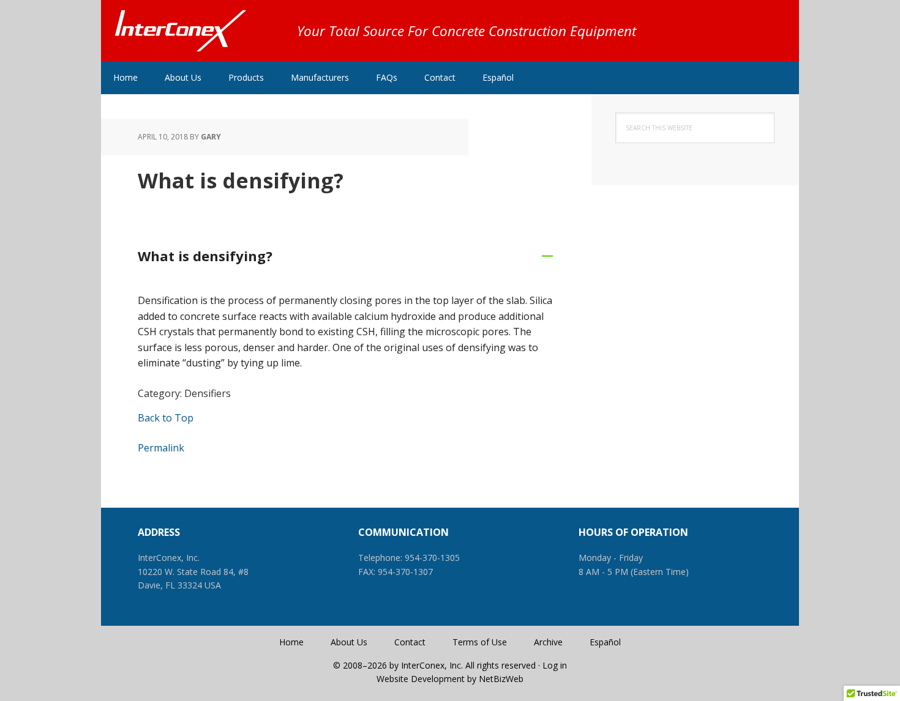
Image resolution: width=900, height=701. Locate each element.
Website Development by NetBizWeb (450, 678)
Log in (554, 665)
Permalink (161, 447)
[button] (346, 256)
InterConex (180, 30)
